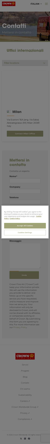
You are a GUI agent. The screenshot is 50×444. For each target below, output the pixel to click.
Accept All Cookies (25, 226)
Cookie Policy (14, 218)
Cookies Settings (25, 232)
